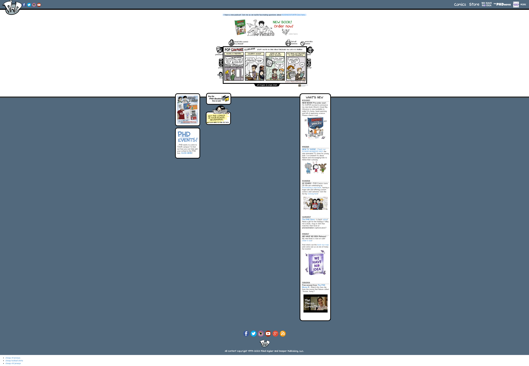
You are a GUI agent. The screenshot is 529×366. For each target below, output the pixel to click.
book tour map (323, 245)
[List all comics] (288, 42)
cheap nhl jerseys (13, 363)
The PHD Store (308, 219)
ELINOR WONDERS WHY (312, 151)
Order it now (307, 241)
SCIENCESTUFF (289, 15)
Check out (314, 148)
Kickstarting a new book (311, 188)
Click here (301, 15)
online (325, 219)
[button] (524, 3)
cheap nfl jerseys (13, 357)
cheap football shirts (14, 360)
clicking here (313, 194)
